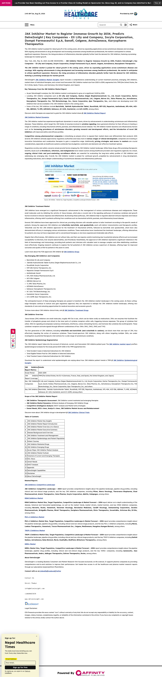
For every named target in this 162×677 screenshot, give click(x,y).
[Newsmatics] (13, 345)
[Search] (121, 25)
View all (157, 3)
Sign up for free (20, 667)
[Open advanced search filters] (125, 25)
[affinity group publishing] (13, 340)
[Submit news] (13, 331)
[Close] (37, 636)
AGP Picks (6, 3)
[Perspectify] (13, 336)
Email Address (11, 659)
